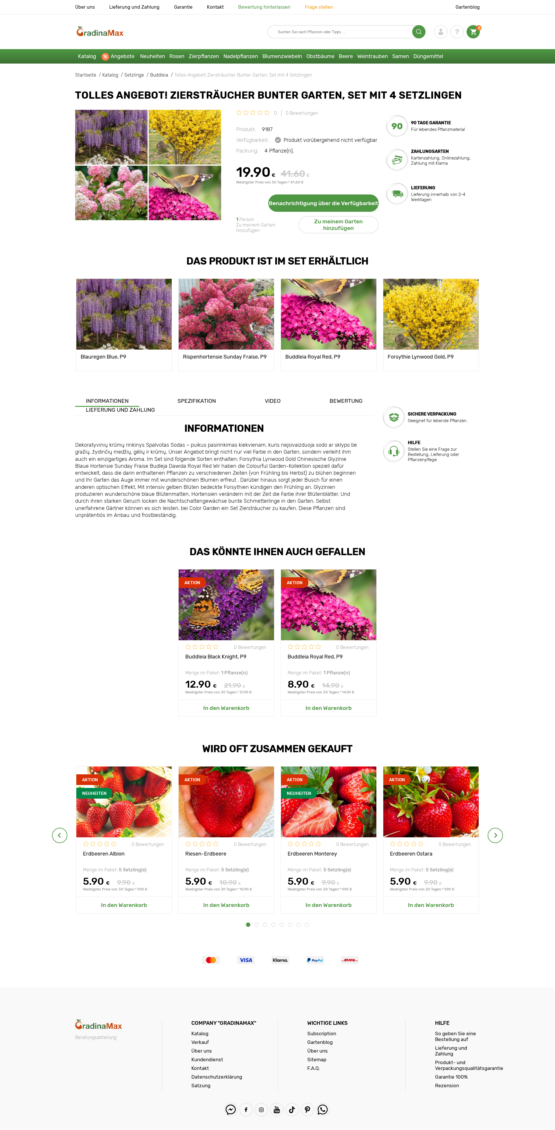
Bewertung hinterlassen (264, 7)
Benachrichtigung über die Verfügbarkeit (323, 203)
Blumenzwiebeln (282, 56)
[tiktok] (292, 1109)
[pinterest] (307, 1109)
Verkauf (200, 1042)
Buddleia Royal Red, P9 (313, 357)
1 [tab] (248, 925)
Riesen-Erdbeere (205, 854)
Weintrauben (372, 56)
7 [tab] (298, 925)
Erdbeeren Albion (104, 854)
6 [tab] (290, 925)
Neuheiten (152, 56)
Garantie (183, 7)
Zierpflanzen (204, 56)
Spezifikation (196, 401)
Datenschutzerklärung (216, 1077)
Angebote (122, 56)
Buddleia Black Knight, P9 (216, 657)
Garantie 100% (451, 1077)
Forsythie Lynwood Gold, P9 (421, 357)
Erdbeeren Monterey (312, 854)
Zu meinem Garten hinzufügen (338, 224)
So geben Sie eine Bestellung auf (455, 1036)
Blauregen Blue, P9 (103, 357)
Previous (59, 835)
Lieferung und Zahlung (134, 7)
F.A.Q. (313, 1068)
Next (495, 835)
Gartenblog (468, 7)
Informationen (107, 401)
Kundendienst (207, 1059)
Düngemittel (428, 56)
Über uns (85, 7)
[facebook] (246, 1109)
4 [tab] (273, 925)
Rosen (176, 56)
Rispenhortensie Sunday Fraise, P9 (225, 357)
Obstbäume (320, 56)
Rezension (447, 1085)
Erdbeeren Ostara (411, 854)
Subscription (321, 1033)
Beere (346, 56)
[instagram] (261, 1109)
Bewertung (346, 401)
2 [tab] (256, 925)
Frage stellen (319, 7)
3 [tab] (265, 925)
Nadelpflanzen (240, 56)
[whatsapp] (323, 1109)
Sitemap (316, 1059)
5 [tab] (282, 925)
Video (273, 401)
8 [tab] (307, 925)
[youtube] (277, 1109)
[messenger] (231, 1109)
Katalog (87, 56)
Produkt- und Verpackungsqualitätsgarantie (469, 1065)
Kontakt (215, 7)
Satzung (200, 1085)
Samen (400, 56)
